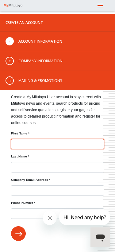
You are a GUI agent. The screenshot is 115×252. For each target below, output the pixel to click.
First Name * (20, 133)
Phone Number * (23, 202)
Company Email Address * (30, 179)
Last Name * (20, 156)
